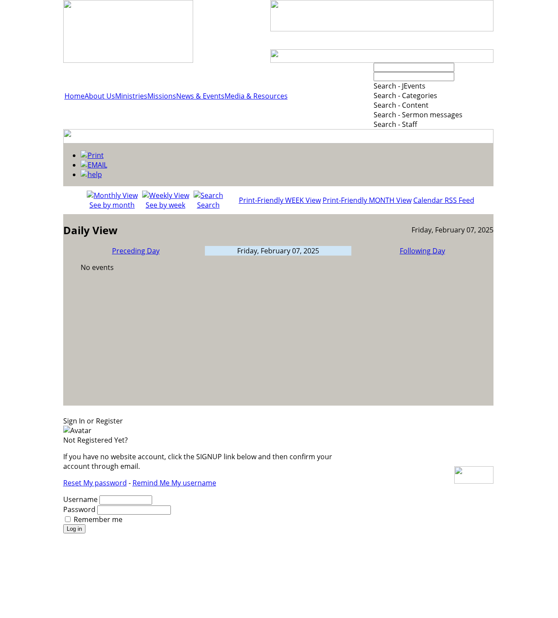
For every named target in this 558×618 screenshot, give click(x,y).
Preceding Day (136, 251)
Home (75, 96)
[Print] (92, 155)
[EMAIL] (94, 165)
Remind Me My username (174, 483)
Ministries (131, 96)
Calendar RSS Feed (443, 200)
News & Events (200, 96)
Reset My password (95, 483)
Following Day (422, 251)
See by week (165, 205)
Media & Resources (256, 96)
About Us (100, 96)
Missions (161, 96)
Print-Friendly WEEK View (280, 200)
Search (208, 205)
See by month (112, 205)
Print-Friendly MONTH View (367, 200)
